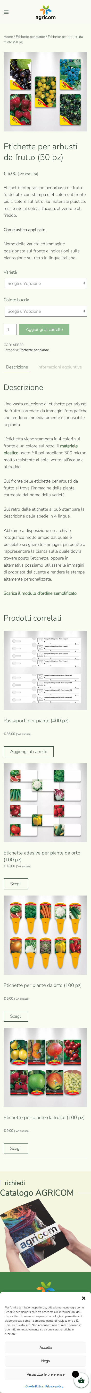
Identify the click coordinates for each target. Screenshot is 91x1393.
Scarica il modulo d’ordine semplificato (40, 593)
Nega (45, 1361)
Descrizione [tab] (17, 367)
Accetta (46, 1347)
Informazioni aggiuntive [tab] (60, 367)
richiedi (15, 1183)
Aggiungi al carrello (44, 329)
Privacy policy (54, 1386)
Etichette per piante (30, 36)
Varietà (10, 272)
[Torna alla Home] (45, 12)
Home (8, 36)
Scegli (16, 884)
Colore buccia (16, 300)
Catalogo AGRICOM (37, 1193)
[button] (83, 1298)
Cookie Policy (34, 1386)
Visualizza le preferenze (46, 1374)
